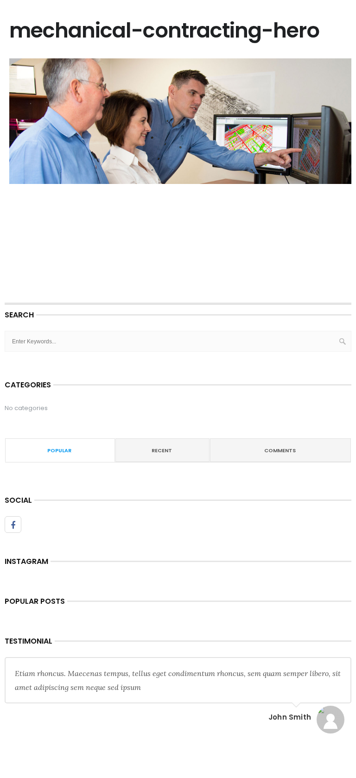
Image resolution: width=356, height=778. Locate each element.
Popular (59, 450)
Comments (280, 450)
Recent (162, 450)
